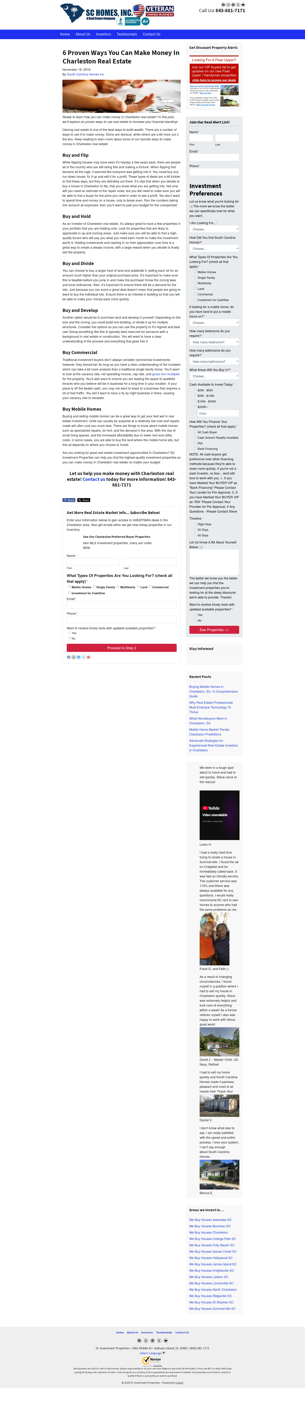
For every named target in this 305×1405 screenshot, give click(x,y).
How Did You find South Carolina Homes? (212, 239)
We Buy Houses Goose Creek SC (213, 1251)
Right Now (204, 524)
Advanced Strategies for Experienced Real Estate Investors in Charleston (213, 745)
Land (143, 587)
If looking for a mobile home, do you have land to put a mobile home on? (211, 311)
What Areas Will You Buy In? (210, 369)
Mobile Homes (81, 587)
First (69, 568)
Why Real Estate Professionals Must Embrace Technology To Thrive (211, 707)
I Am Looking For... (203, 222)
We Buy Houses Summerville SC (212, 1308)
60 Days (203, 535)
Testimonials (127, 34)
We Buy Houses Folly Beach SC (212, 1245)
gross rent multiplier (166, 374)
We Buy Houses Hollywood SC (211, 1257)
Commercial (160, 587)
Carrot (179, 1383)
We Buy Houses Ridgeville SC (210, 1295)
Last (126, 568)
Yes (74, 633)
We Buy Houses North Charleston (213, 1289)
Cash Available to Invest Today (211, 384)
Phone (72, 613)
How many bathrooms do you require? (210, 352)
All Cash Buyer (207, 432)
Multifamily (127, 587)
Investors (103, 34)
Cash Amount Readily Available (218, 437)
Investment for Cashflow (88, 593)
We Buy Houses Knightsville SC (211, 1270)
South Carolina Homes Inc (85, 74)
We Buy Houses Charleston (208, 1232)
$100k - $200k (207, 401)
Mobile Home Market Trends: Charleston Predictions (209, 731)
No (73, 638)
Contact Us (151, 34)
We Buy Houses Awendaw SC (210, 1219)
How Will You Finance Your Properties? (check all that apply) (213, 423)
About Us (83, 34)
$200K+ (203, 407)
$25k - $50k (205, 390)
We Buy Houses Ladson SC (208, 1276)
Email (71, 598)
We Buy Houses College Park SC (212, 1238)
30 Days (203, 529)
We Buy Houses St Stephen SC (211, 1302)
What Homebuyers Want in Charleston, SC (208, 720)
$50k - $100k (206, 395)
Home (65, 34)
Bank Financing (208, 448)
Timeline (196, 518)
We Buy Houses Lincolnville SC (211, 1283)
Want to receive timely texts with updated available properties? (111, 628)
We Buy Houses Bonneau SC (210, 1226)
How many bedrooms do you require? (209, 333)
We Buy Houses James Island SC (213, 1264)
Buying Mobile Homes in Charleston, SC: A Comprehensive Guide (213, 691)
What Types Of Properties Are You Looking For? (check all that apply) (119, 578)
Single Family (105, 587)
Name (72, 555)
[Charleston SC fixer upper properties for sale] (214, 80)
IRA (200, 443)
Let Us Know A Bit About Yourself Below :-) (212, 544)
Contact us (94, 479)
